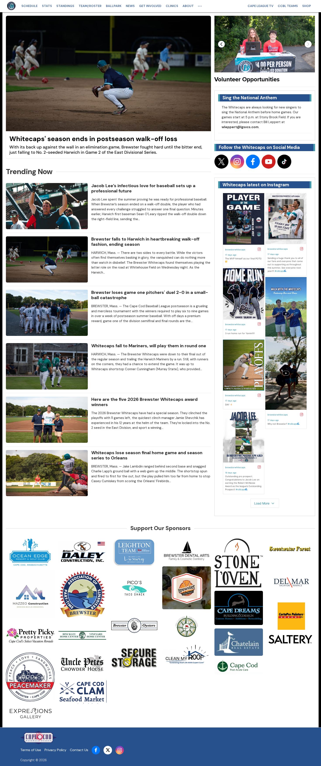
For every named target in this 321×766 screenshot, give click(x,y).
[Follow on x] (221, 162)
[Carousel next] (308, 44)
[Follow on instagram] (237, 162)
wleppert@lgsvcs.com (240, 127)
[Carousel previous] (221, 44)
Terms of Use (30, 750)
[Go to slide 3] (268, 68)
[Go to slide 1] (261, 68)
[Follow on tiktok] (284, 162)
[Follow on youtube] (269, 162)
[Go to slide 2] (265, 68)
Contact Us (79, 750)
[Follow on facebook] (253, 162)
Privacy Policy (55, 750)
